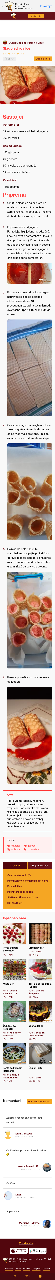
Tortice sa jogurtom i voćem (40, 979)
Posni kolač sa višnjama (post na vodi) (27, 880)
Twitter (18, 1269)
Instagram (36, 1269)
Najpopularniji (40, 865)
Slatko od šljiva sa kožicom (22, 897)
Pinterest (46, 1269)
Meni (27, 1276)
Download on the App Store (19, 1251)
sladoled (15, 845)
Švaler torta (40, 1063)
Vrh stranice (26, 1243)
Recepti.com (5, 1260)
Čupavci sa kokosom (14, 1021)
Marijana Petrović (29, 1222)
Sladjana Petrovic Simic (30, 42)
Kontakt (23, 1261)
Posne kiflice (14, 886)
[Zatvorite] (2, 6)
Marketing (13, 1261)
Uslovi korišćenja (42, 1259)
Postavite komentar (39, 1101)
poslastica (33, 849)
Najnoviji (15, 865)
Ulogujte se (36, 16)
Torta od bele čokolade (14, 940)
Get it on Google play (37, 1251)
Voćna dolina (40, 1021)
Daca (18, 1194)
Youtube (26, 1269)
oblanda (15, 849)
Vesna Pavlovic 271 (29, 1166)
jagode (31, 845)
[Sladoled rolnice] (29, 273)
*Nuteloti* (14, 979)
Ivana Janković (23, 1133)
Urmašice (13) (40, 940)
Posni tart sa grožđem (20, 891)
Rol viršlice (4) (15, 902)
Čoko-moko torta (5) (19, 875)
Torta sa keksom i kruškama (14, 1063)
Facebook (9, 1269)
